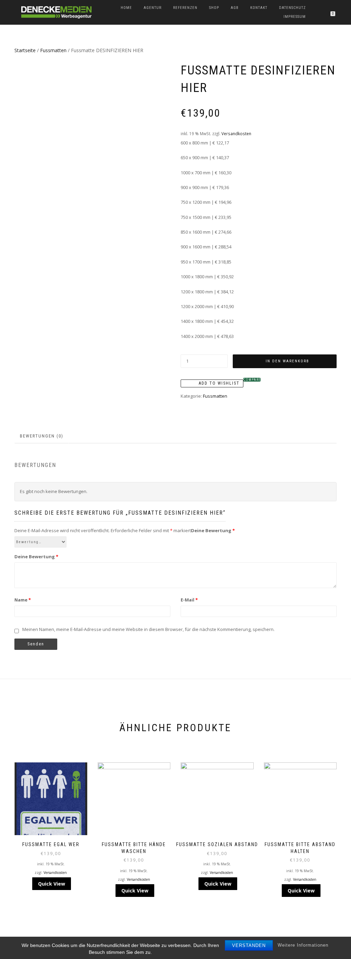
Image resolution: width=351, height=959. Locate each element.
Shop (214, 7)
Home (126, 7)
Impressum (294, 16)
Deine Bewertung (36, 556)
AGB (235, 7)
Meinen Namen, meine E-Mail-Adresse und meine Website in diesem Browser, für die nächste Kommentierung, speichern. (148, 629)
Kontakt (258, 7)
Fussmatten (53, 50)
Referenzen (185, 7)
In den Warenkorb (287, 361)
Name (22, 600)
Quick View (51, 883)
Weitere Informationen (303, 945)
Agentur (152, 7)
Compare (252, 380)
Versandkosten (236, 133)
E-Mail (189, 600)
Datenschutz (292, 7)
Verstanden (249, 945)
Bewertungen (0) (41, 435)
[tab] (42, 436)
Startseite (25, 50)
